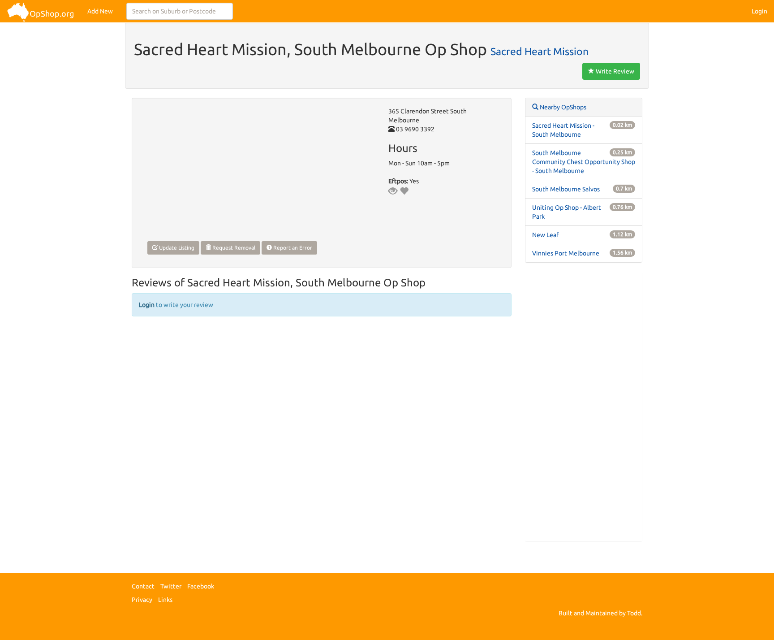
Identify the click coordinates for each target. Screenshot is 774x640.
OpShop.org (52, 13)
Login (759, 11)
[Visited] (392, 190)
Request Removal (233, 248)
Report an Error (292, 248)
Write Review (614, 71)
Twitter (170, 586)
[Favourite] (404, 190)
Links (165, 599)
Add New (100, 11)
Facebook (200, 586)
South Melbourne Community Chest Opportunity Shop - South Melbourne (583, 161)
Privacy (142, 599)
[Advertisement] (584, 406)
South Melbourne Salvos (566, 189)
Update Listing (176, 248)
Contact (143, 586)
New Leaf (545, 234)
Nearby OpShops (562, 107)
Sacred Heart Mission (539, 51)
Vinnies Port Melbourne (565, 253)
